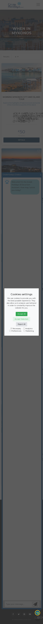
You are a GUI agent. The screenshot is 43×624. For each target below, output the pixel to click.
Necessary (17, 329)
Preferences (16, 331)
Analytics (28, 329)
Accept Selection (21, 319)
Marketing (30, 331)
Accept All (22, 314)
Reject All (21, 324)
